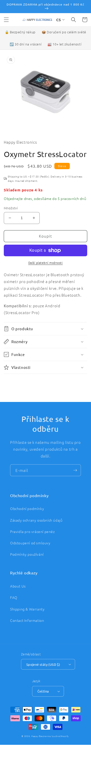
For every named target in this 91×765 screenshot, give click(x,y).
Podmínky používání (27, 554)
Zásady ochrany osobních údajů (36, 520)
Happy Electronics (41, 736)
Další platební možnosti (45, 263)
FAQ (13, 597)
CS (58, 19)
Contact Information (27, 620)
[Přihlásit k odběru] (75, 470)
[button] (6, 19)
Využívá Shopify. (61, 736)
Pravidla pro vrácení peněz (32, 531)
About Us (18, 586)
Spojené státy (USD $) (43, 664)
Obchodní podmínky (27, 508)
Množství (11, 208)
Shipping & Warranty (27, 608)
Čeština (43, 691)
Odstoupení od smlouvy (30, 542)
